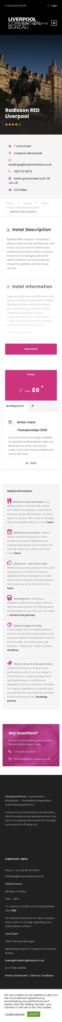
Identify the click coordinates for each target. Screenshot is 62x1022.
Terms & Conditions (42, 975)
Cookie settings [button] (15, 1014)
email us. (13, 650)
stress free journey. (22, 615)
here (50, 522)
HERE (14, 910)
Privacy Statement (16, 975)
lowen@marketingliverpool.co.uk (24, 960)
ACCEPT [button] (33, 1014)
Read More (31, 349)
